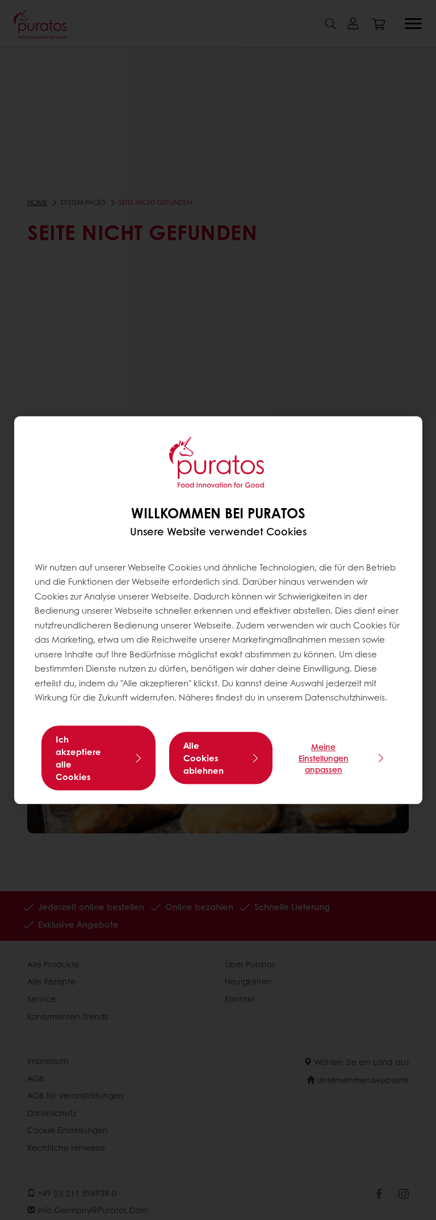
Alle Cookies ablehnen (203, 758)
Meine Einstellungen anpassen (324, 758)
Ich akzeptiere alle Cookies (78, 758)
